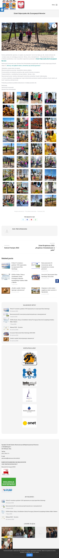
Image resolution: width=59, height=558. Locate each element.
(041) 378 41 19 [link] (5, 453)
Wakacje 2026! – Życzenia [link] (16, 327)
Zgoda (29, 555)
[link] (2, 10)
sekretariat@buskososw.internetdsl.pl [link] (11, 458)
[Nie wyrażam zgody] (57, 553)
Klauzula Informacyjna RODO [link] (9, 467)
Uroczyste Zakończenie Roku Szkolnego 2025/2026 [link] (49, 275)
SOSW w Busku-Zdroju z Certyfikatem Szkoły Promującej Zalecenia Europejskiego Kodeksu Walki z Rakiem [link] (20, 278)
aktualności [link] (5, 24)
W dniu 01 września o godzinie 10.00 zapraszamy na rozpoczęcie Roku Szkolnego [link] (19, 266)
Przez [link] (30, 211)
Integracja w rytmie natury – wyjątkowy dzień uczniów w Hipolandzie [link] (48, 290)
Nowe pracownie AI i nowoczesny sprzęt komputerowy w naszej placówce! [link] (47, 266)
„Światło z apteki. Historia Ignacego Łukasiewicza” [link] (18, 289)
